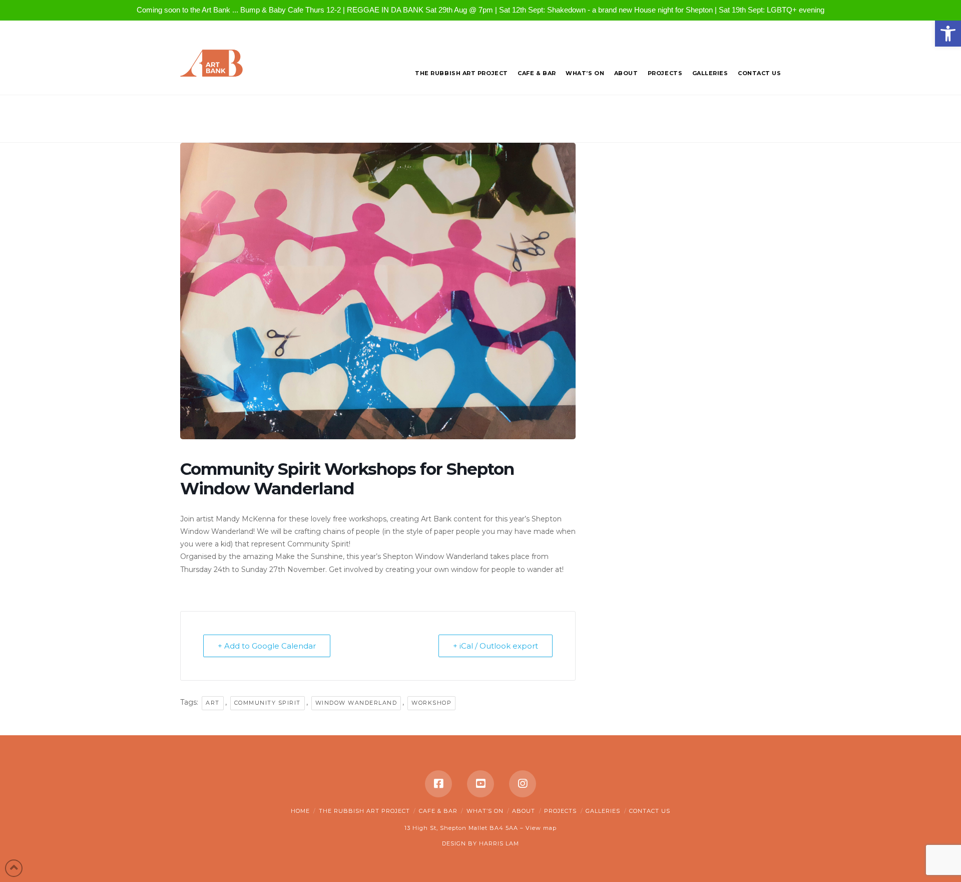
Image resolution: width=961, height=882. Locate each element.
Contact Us (649, 810)
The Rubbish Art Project (364, 810)
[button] (948, 34)
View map (541, 827)
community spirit (267, 702)
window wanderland (356, 702)
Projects (560, 810)
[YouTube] (480, 783)
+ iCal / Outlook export (495, 646)
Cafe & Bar (438, 810)
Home (300, 810)
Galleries (603, 810)
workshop (431, 702)
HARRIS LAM (499, 843)
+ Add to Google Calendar (267, 646)
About (523, 810)
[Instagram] (522, 783)
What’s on (485, 810)
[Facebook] (438, 783)
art (213, 702)
